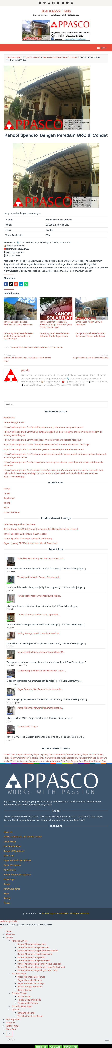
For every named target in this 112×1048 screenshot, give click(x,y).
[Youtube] (62, 3)
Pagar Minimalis (24, 754)
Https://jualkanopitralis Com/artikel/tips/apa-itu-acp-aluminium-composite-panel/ (43, 427)
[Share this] (6, 284)
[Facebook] (40, 3)
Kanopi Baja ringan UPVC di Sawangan (88, 323)
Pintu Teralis (10, 869)
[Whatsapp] (26, 284)
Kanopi (7, 488)
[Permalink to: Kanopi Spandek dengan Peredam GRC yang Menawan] (20, 308)
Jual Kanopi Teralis (32, 913)
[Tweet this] (11, 284)
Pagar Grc (102, 757)
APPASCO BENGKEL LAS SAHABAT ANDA (23, 836)
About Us (8, 832)
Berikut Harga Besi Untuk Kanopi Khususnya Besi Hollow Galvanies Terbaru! (41, 529)
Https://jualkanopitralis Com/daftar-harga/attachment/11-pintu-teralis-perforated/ (44, 449)
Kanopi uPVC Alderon (14, 851)
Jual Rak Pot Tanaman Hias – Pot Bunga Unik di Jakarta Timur (27, 358)
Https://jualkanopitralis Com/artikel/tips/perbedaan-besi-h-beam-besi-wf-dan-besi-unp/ (46, 444)
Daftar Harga (10, 841)
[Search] (9, 1034)
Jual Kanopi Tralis (56, 11)
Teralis (7, 493)
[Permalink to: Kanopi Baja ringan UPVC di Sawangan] (91, 308)
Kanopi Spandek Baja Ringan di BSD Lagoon (25, 533)
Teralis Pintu (38, 757)
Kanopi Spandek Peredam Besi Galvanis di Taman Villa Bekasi (90, 334)
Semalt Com (9, 754)
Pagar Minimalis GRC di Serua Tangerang (90, 356)
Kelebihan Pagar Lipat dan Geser (20, 524)
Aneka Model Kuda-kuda (15, 761)
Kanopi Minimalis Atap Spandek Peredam (30, 347)
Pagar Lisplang (40, 754)
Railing (7, 502)
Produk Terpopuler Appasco (17, 874)
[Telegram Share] (21, 284)
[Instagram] (53, 3)
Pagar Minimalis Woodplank (17, 860)
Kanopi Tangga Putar (14, 422)
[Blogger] (72, 3)
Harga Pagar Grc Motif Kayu (17, 757)
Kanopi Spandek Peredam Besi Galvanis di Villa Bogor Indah (54, 334)
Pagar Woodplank (12, 865)
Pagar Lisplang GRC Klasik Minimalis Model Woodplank (30, 543)
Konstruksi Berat (12, 512)
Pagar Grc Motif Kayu (92, 754)
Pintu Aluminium (37, 761)
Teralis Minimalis (57, 754)
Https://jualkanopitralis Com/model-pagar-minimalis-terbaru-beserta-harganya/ (43, 439)
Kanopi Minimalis (87, 757)
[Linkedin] (58, 3)
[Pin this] (16, 284)
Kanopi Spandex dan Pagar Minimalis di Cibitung (28, 538)
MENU (103, 48)
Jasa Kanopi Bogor (12, 846)
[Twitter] (44, 3)
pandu (25, 370)
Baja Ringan (9, 498)
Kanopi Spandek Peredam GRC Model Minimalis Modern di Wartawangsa (18, 336)
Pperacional (9, 417)
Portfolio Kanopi (56, 347)
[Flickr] (67, 3)
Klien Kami (9, 855)
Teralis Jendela (74, 754)
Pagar (6, 507)
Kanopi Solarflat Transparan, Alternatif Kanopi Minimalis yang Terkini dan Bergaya (56, 324)
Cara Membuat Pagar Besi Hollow (61, 757)
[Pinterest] (49, 3)
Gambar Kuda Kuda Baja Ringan (62, 761)
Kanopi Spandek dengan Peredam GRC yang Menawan (18, 323)
